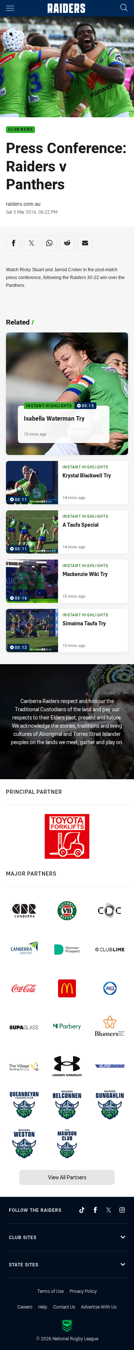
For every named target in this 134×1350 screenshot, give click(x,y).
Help (42, 1307)
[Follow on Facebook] (95, 1210)
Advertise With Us (99, 1307)
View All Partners (67, 1177)
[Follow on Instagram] (122, 1210)
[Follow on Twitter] (109, 1210)
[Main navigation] (10, 8)
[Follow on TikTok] (82, 1210)
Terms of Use (50, 1291)
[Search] (124, 8)
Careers (24, 1307)
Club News (20, 129)
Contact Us (64, 1307)
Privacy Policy (83, 1291)
